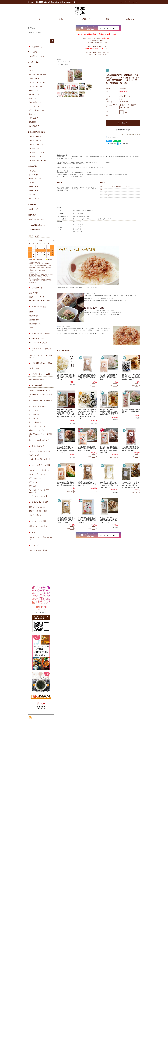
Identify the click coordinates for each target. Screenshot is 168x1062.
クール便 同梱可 (34, 230)
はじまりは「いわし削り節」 (39, 474)
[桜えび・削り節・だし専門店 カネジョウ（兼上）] (77, 14)
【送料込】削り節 (35, 136)
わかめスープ (33, 186)
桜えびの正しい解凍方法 (37, 426)
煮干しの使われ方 (35, 478)
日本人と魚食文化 (35, 455)
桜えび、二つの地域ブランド (39, 440)
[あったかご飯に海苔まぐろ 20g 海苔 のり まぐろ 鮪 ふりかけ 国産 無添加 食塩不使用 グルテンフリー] (109, 506)
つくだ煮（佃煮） (35, 106)
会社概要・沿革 (34, 320)
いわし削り (32, 171)
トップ (41, 19)
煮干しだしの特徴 (35, 482)
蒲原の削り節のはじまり (37, 507)
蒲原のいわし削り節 (40, 502)
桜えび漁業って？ (35, 414)
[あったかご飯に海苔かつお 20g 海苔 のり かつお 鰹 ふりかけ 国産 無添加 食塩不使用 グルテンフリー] (66, 436)
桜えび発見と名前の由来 (37, 406)
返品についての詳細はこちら (131, 134)
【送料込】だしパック (36, 152)
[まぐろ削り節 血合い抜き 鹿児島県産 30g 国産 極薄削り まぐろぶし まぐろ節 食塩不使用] (109, 364)
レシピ (34, 532)
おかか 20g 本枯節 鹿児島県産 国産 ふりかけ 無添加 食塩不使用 (131, 411)
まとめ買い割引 (63, 64)
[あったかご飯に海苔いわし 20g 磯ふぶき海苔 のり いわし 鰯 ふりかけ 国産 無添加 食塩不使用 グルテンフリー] (109, 399)
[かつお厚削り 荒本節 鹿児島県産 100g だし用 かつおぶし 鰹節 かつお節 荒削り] (131, 436)
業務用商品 (32, 122)
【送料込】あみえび (36, 144)
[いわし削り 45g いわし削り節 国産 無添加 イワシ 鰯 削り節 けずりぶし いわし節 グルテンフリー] (66, 364)
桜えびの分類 (33, 410)
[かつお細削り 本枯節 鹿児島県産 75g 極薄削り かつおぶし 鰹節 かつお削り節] (87, 436)
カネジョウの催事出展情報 (38, 550)
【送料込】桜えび (35, 140)
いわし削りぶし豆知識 (41, 465)
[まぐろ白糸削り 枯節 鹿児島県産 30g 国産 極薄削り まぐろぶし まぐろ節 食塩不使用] (66, 471)
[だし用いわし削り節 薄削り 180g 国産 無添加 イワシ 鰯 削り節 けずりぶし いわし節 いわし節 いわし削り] (66, 506)
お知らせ (35, 545)
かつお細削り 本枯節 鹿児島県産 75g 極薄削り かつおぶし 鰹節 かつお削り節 (87, 448)
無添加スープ (33, 90)
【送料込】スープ (35, 156)
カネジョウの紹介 (39, 307)
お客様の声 (108, 19)
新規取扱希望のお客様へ (37, 379)
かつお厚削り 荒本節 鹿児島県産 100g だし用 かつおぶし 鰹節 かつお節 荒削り (130, 448)
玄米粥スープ (33, 190)
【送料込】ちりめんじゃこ (38, 160)
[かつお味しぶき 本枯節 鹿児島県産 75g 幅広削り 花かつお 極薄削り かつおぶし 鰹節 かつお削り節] (109, 436)
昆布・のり (32, 114)
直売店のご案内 (34, 316)
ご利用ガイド (86, 19)
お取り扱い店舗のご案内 (42, 363)
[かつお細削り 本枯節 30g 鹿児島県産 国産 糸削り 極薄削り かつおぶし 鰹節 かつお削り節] (87, 364)
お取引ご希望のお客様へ (42, 374)
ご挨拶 (31, 312)
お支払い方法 (33, 293)
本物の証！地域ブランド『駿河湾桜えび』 (40, 435)
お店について (63, 19)
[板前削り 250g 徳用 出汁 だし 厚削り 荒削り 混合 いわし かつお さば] (87, 471)
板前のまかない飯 (35, 178)
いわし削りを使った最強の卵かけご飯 (40, 538)
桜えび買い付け (34, 418)
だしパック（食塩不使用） (38, 74)
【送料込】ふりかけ (36, 148)
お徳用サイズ (33, 209)
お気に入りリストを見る (35, 32)
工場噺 (31, 327)
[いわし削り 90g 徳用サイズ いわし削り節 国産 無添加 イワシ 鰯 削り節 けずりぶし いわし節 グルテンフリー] (109, 471)
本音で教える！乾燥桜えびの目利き (40, 395)
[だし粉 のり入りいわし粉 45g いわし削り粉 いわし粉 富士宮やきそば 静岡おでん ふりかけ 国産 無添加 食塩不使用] (131, 471)
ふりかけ (32, 182)
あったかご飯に (34, 175)
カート (138, 2)
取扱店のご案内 (34, 368)
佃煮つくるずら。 (35, 198)
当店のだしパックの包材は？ (39, 526)
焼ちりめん (32, 194)
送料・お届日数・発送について (39, 301)
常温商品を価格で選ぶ (36, 219)
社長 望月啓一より (35, 324)
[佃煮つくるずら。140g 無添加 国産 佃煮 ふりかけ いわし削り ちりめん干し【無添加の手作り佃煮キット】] (131, 364)
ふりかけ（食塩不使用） (37, 82)
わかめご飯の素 (34, 78)
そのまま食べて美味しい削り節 (39, 459)
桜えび (31, 66)
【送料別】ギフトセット (37, 56)
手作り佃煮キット (35, 102)
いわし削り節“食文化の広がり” (39, 470)
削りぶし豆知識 (38, 446)
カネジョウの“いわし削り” (38, 343)
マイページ (126, 2)
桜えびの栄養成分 (35, 422)
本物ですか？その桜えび (37, 430)
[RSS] (30, 718)
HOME (59, 59)
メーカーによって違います (38, 496)
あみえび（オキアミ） (36, 94)
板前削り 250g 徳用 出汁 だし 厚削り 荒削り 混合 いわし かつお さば (87, 483)
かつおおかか (68, 61)
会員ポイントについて (36, 297)
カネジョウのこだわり (41, 334)
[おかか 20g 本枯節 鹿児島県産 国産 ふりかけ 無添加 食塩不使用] (131, 399)
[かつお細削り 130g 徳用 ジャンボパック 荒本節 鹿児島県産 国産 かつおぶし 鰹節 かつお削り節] (87, 506)
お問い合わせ (130, 19)
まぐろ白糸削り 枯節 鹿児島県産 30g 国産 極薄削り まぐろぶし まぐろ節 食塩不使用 (65, 483)
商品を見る (72, 384)
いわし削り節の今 (35, 515)
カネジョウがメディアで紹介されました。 (40, 356)
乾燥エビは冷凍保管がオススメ (39, 390)
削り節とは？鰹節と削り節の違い (40, 451)
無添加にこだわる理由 (36, 339)
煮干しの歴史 (33, 486)
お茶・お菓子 (33, 118)
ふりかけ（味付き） (36, 86)
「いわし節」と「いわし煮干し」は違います (40, 491)
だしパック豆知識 (39, 521)
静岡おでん (32, 98)
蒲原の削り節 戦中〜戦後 (38, 511)
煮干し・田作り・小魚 (36, 110)
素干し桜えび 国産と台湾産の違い (40, 401)
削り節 (60, 61)
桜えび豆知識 (37, 385)
